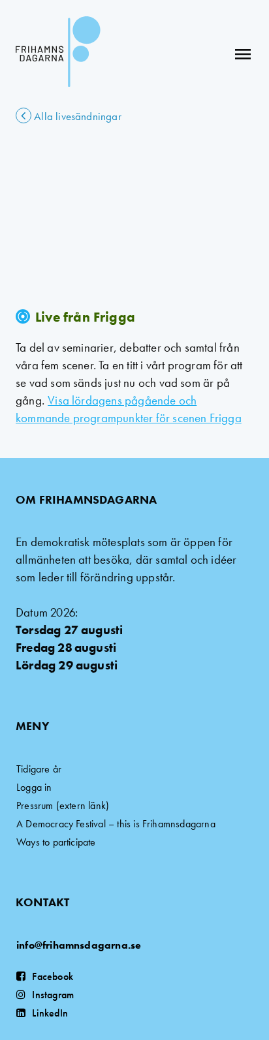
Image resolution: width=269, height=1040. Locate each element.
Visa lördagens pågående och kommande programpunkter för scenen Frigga (129, 409)
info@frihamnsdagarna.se (78, 945)
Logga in (34, 787)
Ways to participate (56, 842)
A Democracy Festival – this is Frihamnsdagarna (115, 824)
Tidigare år (38, 769)
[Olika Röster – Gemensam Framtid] (58, 53)
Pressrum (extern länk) (62, 805)
